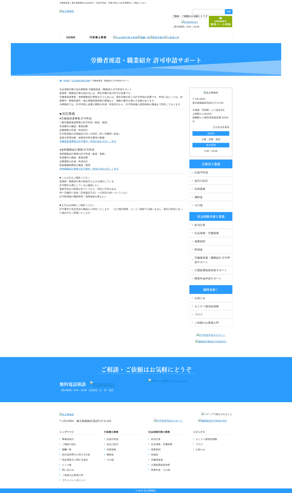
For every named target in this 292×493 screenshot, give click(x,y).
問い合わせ (68, 470)
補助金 (198, 197)
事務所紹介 (68, 439)
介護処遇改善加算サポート (210, 270)
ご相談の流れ (69, 444)
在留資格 (199, 188)
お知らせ (199, 298)
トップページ (66, 432)
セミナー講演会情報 (206, 306)
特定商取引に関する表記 (75, 459)
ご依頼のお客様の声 (206, 322)
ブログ (198, 314)
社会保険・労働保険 (206, 233)
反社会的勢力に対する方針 (76, 454)
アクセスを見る (221, 126)
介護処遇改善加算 (160, 464)
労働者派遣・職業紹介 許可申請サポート (212, 260)
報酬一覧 (66, 449)
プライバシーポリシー (74, 480)
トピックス (199, 432)
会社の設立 (201, 180)
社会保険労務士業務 (159, 432)
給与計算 (199, 225)
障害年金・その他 (160, 470)
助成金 (198, 249)
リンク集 (66, 464)
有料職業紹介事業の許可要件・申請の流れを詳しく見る (89, 168)
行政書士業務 (111, 432)
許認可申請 (201, 172)
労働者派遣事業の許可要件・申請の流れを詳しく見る (87, 141)
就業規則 (199, 241)
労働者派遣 (157, 459)
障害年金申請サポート (208, 278)
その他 (198, 205)
